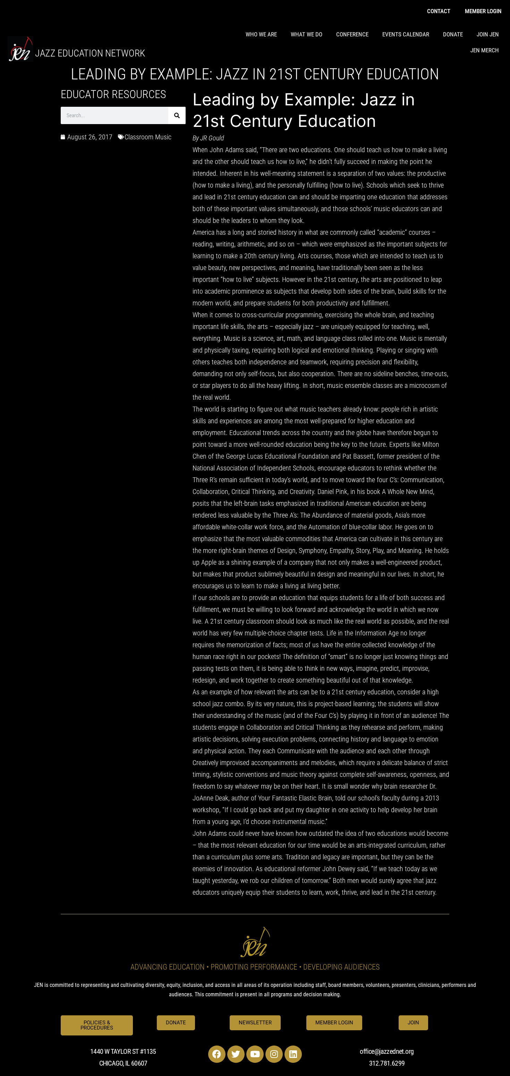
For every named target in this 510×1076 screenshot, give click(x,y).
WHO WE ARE (261, 34)
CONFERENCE (352, 34)
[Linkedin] (293, 1054)
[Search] (177, 115)
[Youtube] (255, 1054)
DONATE (453, 34)
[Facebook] (217, 1054)
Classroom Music (148, 137)
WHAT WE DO (306, 34)
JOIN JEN (488, 34)
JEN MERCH (484, 50)
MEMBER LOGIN (483, 11)
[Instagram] (274, 1054)
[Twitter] (236, 1054)
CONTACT (438, 11)
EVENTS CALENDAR (405, 34)
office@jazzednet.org (387, 1051)
